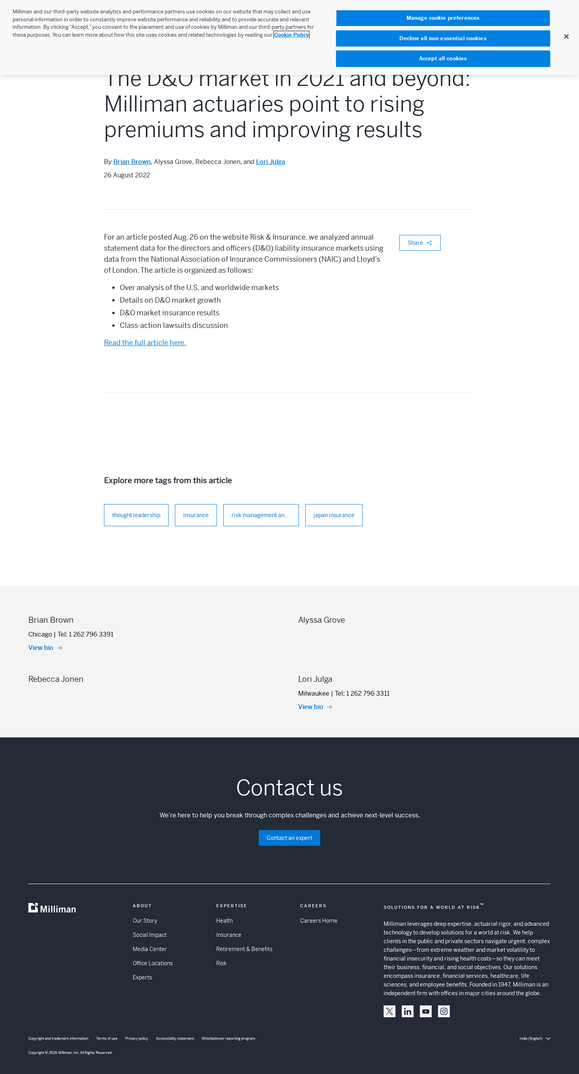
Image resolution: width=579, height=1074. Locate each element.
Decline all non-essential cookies (442, 38)
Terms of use (106, 1038)
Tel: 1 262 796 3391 (85, 634)
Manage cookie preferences (442, 18)
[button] (389, 1011)
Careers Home (319, 920)
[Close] (566, 36)
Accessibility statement (175, 1038)
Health (224, 920)
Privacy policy (136, 1038)
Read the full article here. (145, 342)
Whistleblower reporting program (228, 1038)
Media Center (150, 949)
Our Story (145, 920)
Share (415, 242)
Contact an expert (289, 837)
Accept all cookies (443, 58)
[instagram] (444, 1011)
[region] (289, 37)
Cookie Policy (291, 35)
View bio (41, 648)
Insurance (228, 934)
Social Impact (150, 934)
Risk (221, 963)
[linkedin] (408, 1011)
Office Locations (153, 963)
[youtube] (426, 1011)
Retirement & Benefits (244, 949)
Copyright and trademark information (58, 1038)
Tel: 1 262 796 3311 (362, 693)
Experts (142, 977)
